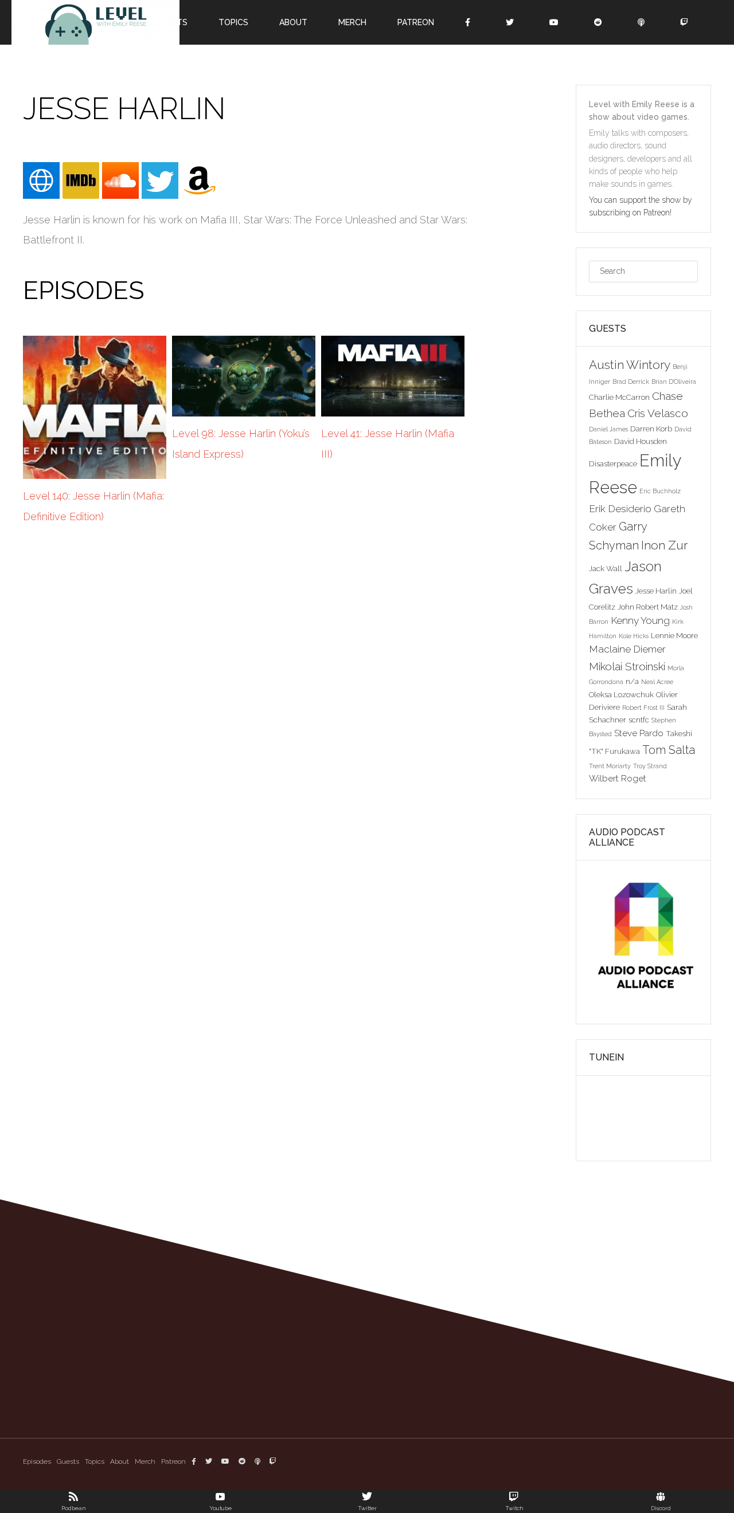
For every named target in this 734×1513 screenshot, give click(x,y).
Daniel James (608, 429)
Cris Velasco (657, 413)
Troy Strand (650, 766)
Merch (145, 1461)
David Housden (640, 441)
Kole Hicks (634, 635)
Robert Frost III (643, 707)
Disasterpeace (613, 463)
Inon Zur (664, 545)
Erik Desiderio (620, 508)
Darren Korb (651, 428)
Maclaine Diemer (627, 649)
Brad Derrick (630, 381)
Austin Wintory (629, 364)
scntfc (638, 719)
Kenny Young (640, 620)
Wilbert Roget (617, 778)
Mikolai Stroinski (627, 666)
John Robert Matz (648, 606)
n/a (632, 681)
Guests (68, 1461)
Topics (94, 1461)
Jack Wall (605, 568)
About (119, 1461)
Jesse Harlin (656, 590)
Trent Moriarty (610, 766)
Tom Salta (668, 750)
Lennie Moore (674, 635)
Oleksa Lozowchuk (621, 694)
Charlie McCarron (619, 397)
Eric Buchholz (660, 491)
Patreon (173, 1461)
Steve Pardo (638, 733)
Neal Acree (657, 681)
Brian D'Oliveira (673, 381)
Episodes (37, 1461)
